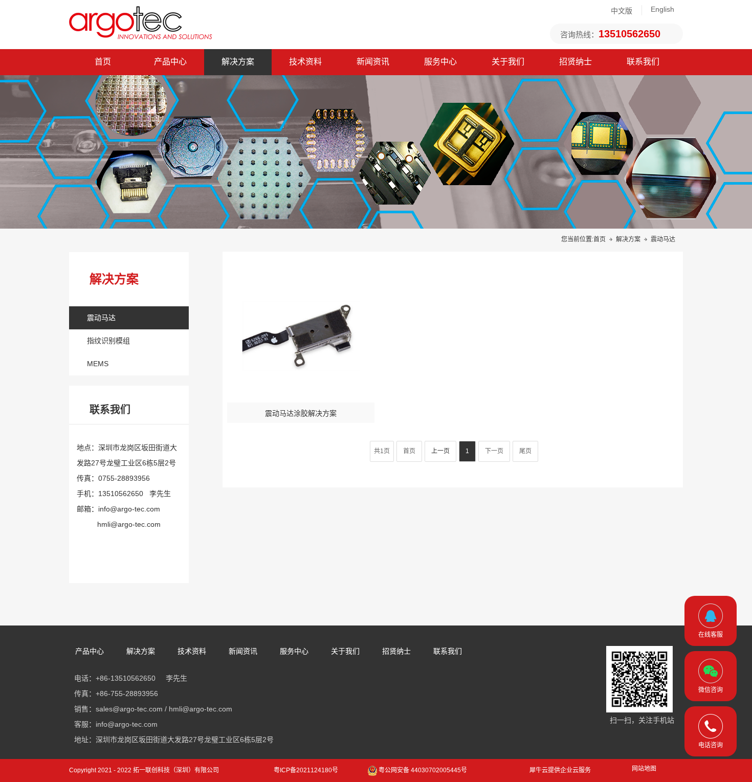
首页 (103, 61)
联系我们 (643, 61)
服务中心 (440, 61)
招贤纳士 (575, 61)
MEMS (97, 364)
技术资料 (305, 61)
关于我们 (508, 61)
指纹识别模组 (108, 341)
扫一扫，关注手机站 (642, 720)
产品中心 (170, 61)
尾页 (525, 451)
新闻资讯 (373, 61)
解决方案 (238, 61)
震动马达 (101, 318)
